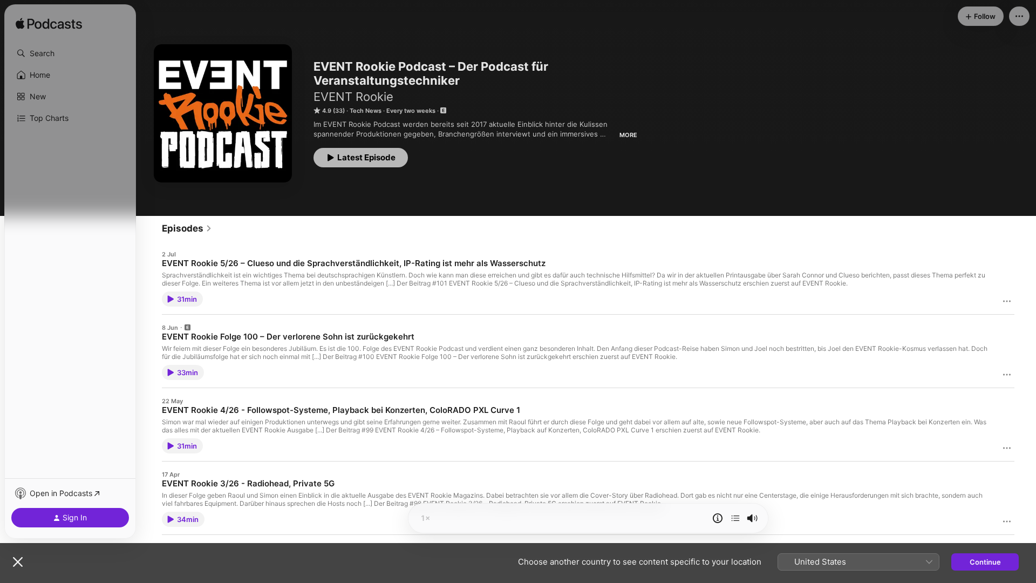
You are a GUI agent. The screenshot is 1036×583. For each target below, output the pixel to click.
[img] (49, 24)
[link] (187, 228)
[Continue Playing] (735, 518)
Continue (985, 562)
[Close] (18, 562)
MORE (628, 135)
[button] (70, 53)
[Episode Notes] (717, 518)
